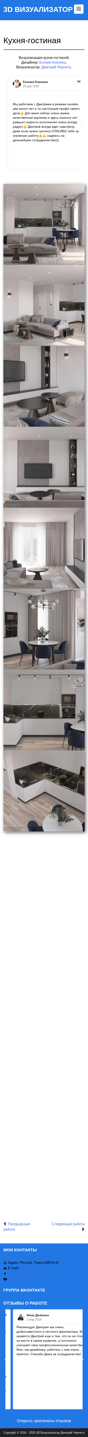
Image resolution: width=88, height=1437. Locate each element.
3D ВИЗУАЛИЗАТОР (38, 9)
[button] (7, 122)
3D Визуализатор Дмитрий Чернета (60, 1432)
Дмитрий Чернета (56, 67)
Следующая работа (68, 1224)
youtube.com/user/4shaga (28, 1279)
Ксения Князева (52, 62)
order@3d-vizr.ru (33, 1268)
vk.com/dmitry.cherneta (26, 1273)
